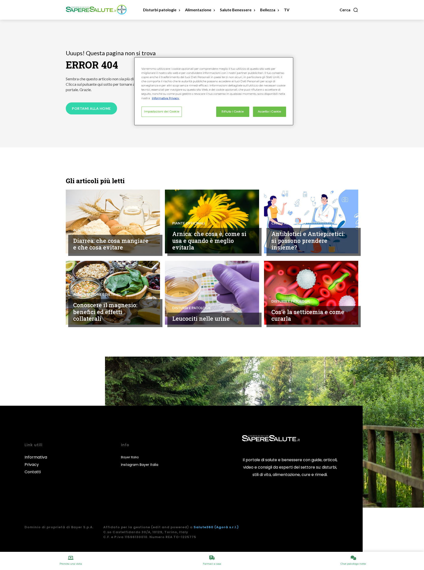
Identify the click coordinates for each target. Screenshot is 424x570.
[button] (349, 10)
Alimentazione (87, 230)
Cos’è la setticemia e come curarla (307, 315)
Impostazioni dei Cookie (161, 111)
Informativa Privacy (36, 460)
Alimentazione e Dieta (94, 294)
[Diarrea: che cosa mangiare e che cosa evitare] (113, 221)
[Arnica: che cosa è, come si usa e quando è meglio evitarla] (212, 221)
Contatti (33, 472)
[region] (213, 91)
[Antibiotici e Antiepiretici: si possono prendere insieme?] (311, 221)
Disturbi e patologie (191, 308)
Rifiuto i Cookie (233, 111)
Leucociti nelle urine (201, 318)
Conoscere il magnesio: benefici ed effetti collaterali (105, 311)
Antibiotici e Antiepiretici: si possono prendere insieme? (308, 240)
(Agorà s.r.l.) (226, 527)
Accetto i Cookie (269, 111)
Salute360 (203, 527)
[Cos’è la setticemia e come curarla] (311, 293)
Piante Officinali (188, 223)
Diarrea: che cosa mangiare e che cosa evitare (110, 244)
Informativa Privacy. (165, 98)
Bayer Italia (130, 457)
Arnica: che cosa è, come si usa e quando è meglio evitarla (209, 240)
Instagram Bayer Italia (139, 464)
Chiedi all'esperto (288, 223)
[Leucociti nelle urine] (212, 293)
